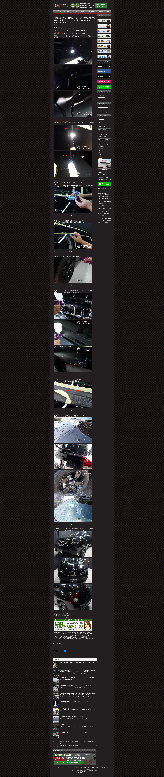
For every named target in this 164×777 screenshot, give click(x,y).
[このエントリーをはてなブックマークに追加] (65, 651)
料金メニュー (83, 11)
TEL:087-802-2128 (82, 771)
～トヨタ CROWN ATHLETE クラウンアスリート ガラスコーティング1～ (77, 662)
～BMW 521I (63, 724)
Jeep (56, 643)
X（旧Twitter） (101, 156)
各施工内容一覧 (101, 119)
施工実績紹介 (91, 11)
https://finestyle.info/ (85, 637)
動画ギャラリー (101, 110)
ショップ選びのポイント (103, 132)
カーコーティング (101, 97)
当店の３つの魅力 (102, 126)
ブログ (54, 14)
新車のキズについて (102, 136)
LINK (99, 150)
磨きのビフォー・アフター (103, 107)
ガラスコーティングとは (64, 11)
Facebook (100, 154)
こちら (64, 614)
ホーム (56, 11)
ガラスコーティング (102, 124)
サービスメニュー (75, 11)
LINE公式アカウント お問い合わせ (102, 767)
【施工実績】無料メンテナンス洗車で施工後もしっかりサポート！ (75, 701)
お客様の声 (101, 148)
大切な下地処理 (101, 122)
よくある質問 (100, 11)
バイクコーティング (101, 100)
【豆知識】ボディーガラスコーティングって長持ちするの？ (74, 732)
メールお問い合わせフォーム (65, 637)
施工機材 (100, 121)
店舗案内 (107, 11)
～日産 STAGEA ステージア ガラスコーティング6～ (72, 716)
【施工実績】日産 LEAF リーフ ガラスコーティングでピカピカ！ (76, 685)
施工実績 (59, 643)
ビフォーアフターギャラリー (103, 112)
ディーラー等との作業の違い (104, 134)
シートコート (100, 98)
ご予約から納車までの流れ (104, 144)
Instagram (100, 158)
